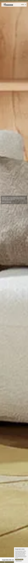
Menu (22, 4)
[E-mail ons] (4, 562)
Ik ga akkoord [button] (17, 559)
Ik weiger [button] (21, 559)
